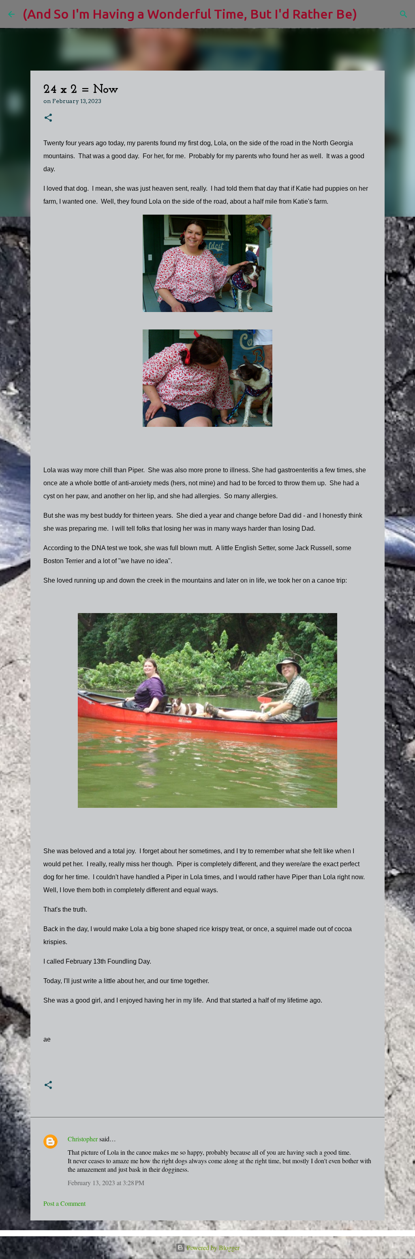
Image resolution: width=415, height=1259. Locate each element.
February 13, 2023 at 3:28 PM (106, 1182)
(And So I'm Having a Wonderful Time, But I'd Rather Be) (190, 13)
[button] (48, 118)
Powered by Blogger (212, 1247)
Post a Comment (64, 1203)
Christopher (83, 1138)
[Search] (368, 14)
